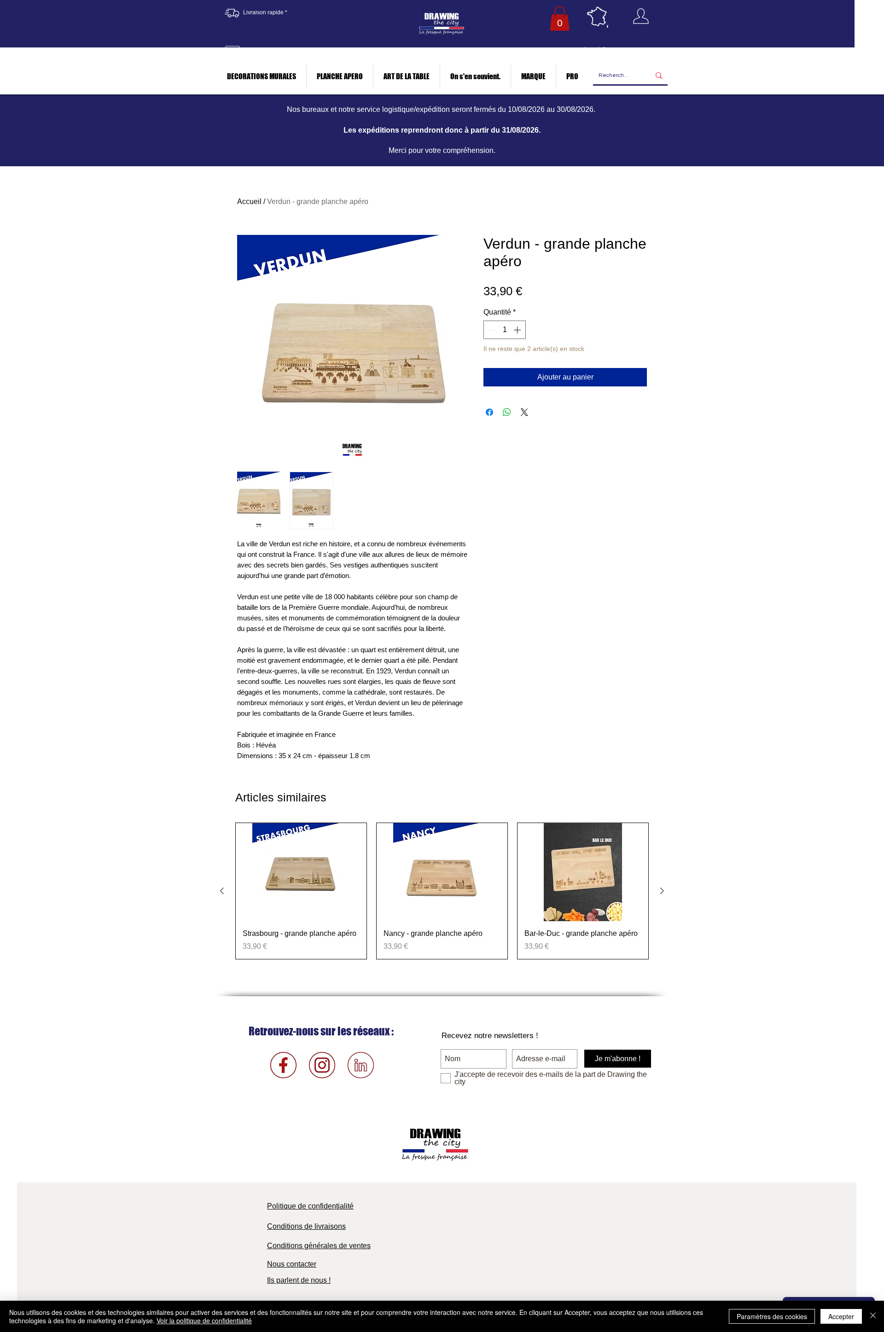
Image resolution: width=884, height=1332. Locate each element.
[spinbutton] (505, 330)
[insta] (322, 1065)
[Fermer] (872, 1316)
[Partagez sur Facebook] (489, 412)
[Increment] (518, 330)
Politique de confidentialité (310, 1206)
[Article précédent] (221, 890)
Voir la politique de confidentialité (204, 1320)
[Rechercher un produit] (659, 75)
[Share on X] (524, 412)
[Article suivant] (662, 890)
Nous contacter (291, 1264)
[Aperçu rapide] (301, 872)
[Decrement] (491, 330)
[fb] (283, 1065)
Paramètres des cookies (772, 1316)
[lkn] (361, 1065)
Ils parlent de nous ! (299, 1280)
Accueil (249, 201)
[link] (559, 18)
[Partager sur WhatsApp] (506, 412)
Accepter (841, 1316)
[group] (442, 890)
